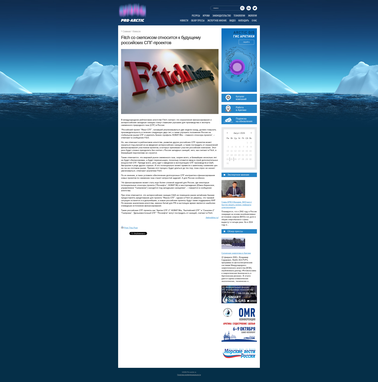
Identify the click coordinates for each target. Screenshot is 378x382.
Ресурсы (196, 15)
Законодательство (221, 15)
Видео (232, 20)
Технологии (239, 15)
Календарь (243, 20)
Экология (252, 15)
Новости (184, 20)
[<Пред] (227, 133)
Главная (127, 31)
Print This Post (131, 228)
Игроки (206, 15)
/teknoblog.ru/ (212, 217)
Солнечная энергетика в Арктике (236, 253)
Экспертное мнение (217, 20)
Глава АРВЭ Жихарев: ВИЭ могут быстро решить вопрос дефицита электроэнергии (236, 204)
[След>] (251, 133)
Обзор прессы (198, 20)
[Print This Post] (122, 228)
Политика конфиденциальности (189, 375)
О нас (254, 20)
